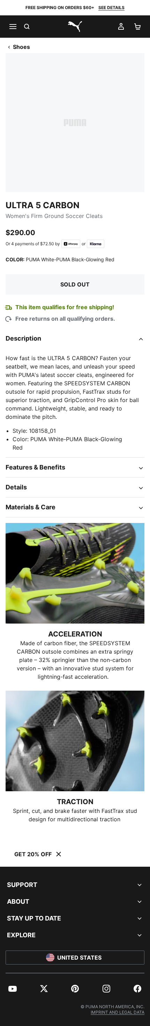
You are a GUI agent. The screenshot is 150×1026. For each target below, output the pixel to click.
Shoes (21, 46)
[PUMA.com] (75, 27)
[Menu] (13, 27)
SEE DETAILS (111, 7)
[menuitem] (13, 989)
